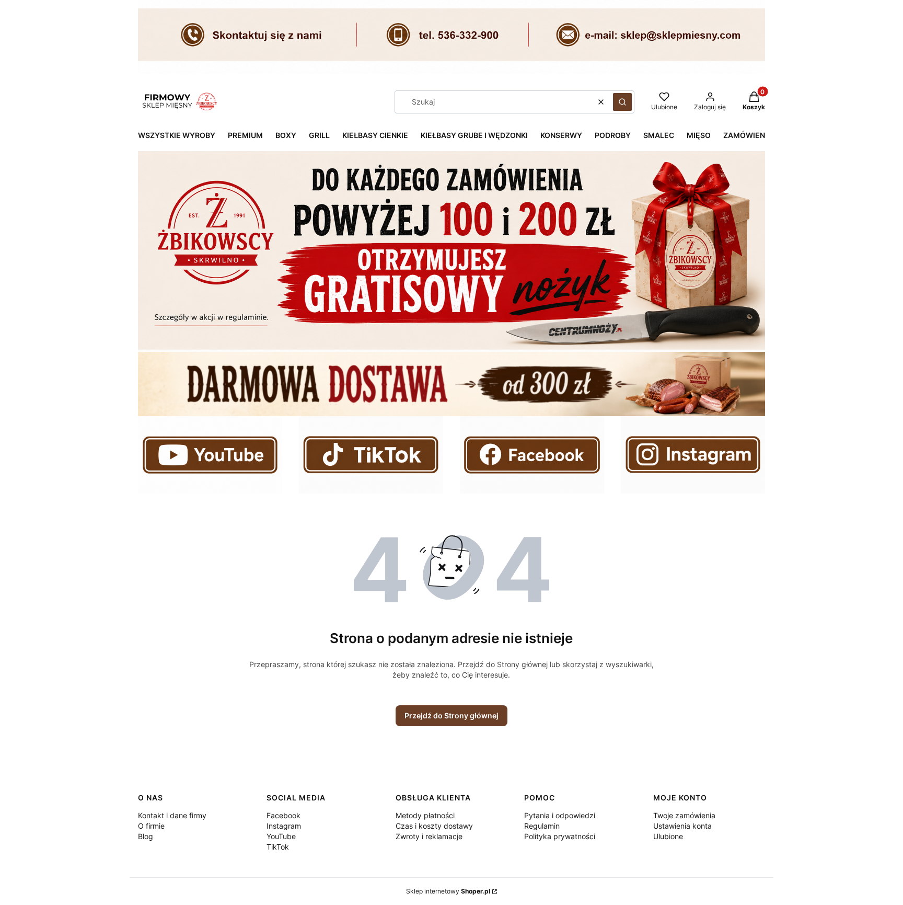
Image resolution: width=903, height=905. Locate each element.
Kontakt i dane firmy (172, 815)
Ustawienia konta (682, 825)
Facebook (283, 815)
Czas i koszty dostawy (434, 825)
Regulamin (542, 825)
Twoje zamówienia (684, 815)
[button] (622, 102)
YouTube (281, 836)
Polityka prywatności (559, 836)
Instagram (284, 825)
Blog (145, 836)
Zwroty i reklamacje (429, 836)
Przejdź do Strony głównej (451, 715)
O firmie (151, 825)
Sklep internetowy (448, 891)
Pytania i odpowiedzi (559, 815)
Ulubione (668, 836)
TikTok (278, 846)
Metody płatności (425, 815)
